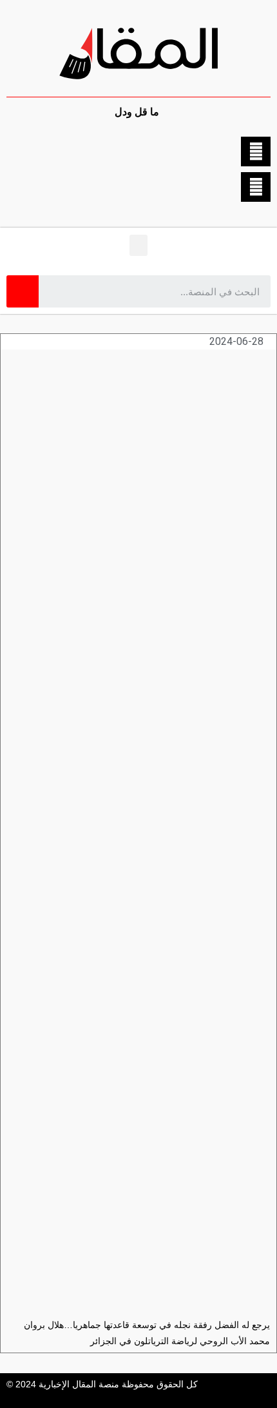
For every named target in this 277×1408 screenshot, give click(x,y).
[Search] (22, 291)
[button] (138, 245)
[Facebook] (256, 151)
